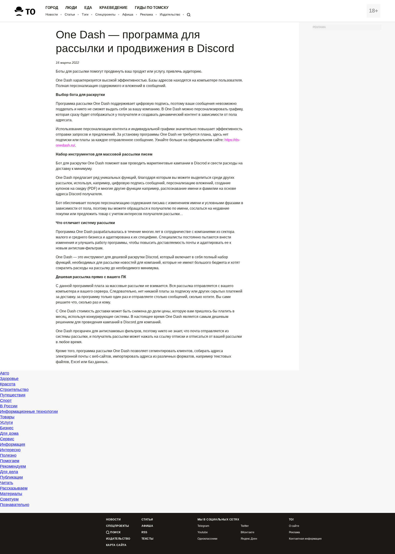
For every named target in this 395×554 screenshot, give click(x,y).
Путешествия (12, 395)
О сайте (294, 526)
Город (51, 8)
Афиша (127, 14)
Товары (7, 417)
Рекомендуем (13, 466)
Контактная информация (305, 538)
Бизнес (6, 428)
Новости (51, 14)
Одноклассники (207, 538)
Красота (7, 384)
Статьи (70, 14)
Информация (12, 444)
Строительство (14, 389)
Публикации (11, 477)
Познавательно (14, 504)
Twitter (245, 526)
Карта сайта (116, 545)
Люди (71, 8)
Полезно (8, 455)
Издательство (170, 14)
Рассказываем (13, 488)
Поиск (115, 532)
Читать (6, 482)
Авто (4, 373)
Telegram (203, 526)
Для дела (9, 472)
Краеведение (113, 8)
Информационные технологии (29, 411)
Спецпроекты (105, 14)
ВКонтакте (247, 532)
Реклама (146, 14)
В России (8, 406)
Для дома (9, 433)
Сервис (7, 439)
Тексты (147, 538)
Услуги (6, 422)
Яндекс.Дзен (249, 538)
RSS (144, 532)
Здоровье (9, 378)
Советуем (9, 499)
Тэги (85, 14)
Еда (88, 8)
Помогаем (9, 461)
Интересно (10, 450)
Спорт (6, 400)
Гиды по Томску (151, 8)
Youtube (203, 532)
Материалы (11, 493)
